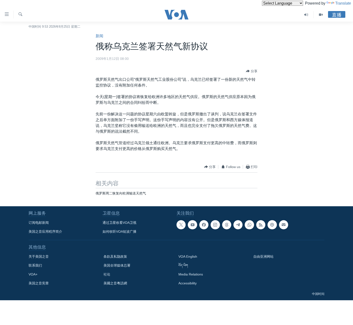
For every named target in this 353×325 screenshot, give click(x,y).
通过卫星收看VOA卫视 (119, 223)
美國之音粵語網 (115, 283)
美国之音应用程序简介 (45, 231)
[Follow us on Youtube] (192, 224)
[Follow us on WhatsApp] (249, 224)
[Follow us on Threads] (226, 224)
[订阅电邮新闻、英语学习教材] (283, 224)
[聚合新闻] (260, 224)
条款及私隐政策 (115, 256)
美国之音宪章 (39, 283)
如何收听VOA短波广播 (119, 231)
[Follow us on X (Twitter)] (181, 224)
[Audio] (306, 14)
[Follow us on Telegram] (238, 224)
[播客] (272, 224)
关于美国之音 (39, 256)
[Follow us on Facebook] (203, 224)
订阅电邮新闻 (39, 223)
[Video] (321, 14)
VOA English (187, 256)
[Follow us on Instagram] (215, 224)
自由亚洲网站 (263, 256)
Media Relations (190, 274)
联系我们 (35, 265)
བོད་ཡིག (183, 265)
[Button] (251, 71)
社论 (106, 274)
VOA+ (33, 274)
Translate (343, 3)
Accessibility (187, 283)
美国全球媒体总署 (116, 265)
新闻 (99, 36)
